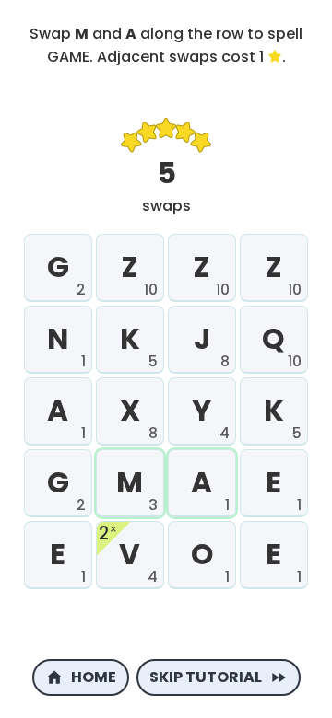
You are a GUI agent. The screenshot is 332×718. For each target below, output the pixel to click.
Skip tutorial (205, 677)
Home (93, 677)
